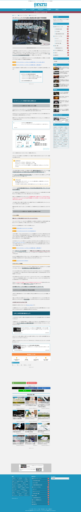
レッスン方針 (31, 509)
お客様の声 (50, 509)
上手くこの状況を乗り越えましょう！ (27, 80)
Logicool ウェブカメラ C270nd (21, 260)
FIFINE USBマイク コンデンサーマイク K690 (24, 228)
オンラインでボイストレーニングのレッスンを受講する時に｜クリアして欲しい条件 (30, 62)
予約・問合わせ (43, 509)
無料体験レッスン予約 (31, 354)
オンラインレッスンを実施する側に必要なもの (29, 74)
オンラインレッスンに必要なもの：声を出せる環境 (29, 78)
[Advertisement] (31, 91)
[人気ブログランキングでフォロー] (19, 382)
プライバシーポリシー (14, 498)
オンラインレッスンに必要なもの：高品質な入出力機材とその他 (31, 77)
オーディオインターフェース (18, 242)
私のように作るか (30, 305)
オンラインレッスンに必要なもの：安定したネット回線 (30, 75)
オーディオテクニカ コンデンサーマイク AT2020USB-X (25, 231)
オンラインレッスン (16, 362)
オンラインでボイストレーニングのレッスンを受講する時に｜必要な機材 (28, 64)
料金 (39, 509)
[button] (37, 391)
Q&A (46, 509)
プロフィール (36, 509)
